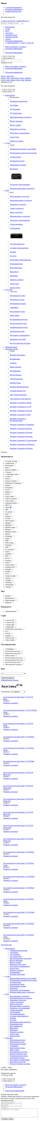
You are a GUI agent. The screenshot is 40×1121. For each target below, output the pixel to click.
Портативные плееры (18, 165)
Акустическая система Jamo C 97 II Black (18, 923)
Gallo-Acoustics (11, 499)
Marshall (8, 525)
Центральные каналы (18, 303)
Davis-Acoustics (11, 481)
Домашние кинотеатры (18, 101)
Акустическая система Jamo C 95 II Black (18, 888)
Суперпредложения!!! (13, 7)
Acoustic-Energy (11, 461)
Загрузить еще (6, 945)
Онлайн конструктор (13, 11)
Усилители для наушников (20, 184)
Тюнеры (13, 252)
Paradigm (8, 536)
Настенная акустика (17, 311)
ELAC (7, 490)
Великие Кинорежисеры (19, 387)
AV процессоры (16, 113)
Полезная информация (13, 9)
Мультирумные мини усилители (22, 188)
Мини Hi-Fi (14, 272)
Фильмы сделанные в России (21, 411)
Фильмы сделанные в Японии (21, 448)
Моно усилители (16, 212)
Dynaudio (8, 488)
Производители (11, 35)
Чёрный (8, 602)
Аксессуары (14, 137)
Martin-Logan (10, 527)
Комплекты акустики (18, 129)
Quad (7, 552)
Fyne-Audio (9, 496)
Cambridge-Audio (11, 474)
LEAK (7, 518)
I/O (6, 631)
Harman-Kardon (11, 503)
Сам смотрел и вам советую (20, 399)
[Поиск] (23, 23)
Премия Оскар (15, 383)
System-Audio (10, 576)
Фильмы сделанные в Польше (21, 436)
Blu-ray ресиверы (16, 121)
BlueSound (9, 465)
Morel (7, 534)
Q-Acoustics (9, 549)
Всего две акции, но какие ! (15, 47)
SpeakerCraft (10, 567)
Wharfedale (9, 585)
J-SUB (7, 633)
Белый (8, 596)
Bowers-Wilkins (11, 470)
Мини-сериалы (15, 367)
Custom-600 (9, 627)
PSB (7, 547)
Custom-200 (9, 622)
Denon (7, 485)
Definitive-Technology (13, 483)
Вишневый (9, 598)
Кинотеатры (10, 27)
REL (7, 556)
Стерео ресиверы (16, 224)
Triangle (8, 580)
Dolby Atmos (14, 315)
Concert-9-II (9, 620)
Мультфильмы (15, 371)
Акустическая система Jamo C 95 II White (18, 912)
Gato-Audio (9, 501)
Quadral (8, 554)
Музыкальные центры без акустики (23, 153)
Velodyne (8, 582)
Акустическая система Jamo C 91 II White (18, 761)
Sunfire (7, 571)
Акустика (9, 33)
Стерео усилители (17, 208)
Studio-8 (8, 636)
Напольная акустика (17, 296)
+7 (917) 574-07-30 (8, 21)
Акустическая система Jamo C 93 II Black (18, 852)
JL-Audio (8, 512)
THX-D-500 (9, 638)
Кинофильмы (15, 359)
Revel (7, 558)
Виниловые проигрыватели (20, 260)
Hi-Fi (7, 31)
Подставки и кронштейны (20, 133)
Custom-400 (9, 625)
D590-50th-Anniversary (13, 629)
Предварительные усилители (21, 200)
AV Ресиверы (15, 109)
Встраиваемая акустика (19, 319)
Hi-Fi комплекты (16, 268)
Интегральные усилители (19, 196)
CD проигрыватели (17, 244)
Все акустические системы (20, 343)
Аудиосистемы (15, 157)
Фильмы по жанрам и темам (20, 403)
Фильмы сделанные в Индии (21, 428)
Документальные (16, 379)
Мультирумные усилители (20, 216)
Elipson (8, 492)
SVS (7, 574)
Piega (7, 538)
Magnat (8, 523)
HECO (7, 505)
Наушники (14, 169)
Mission (8, 529)
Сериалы (13, 363)
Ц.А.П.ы (13, 256)
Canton (7, 476)
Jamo (7, 507)
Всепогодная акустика (18, 323)
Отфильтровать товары (9, 680)
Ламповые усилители (18, 204)
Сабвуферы (14, 307)
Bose (7, 468)
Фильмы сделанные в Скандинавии (23, 440)
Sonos (7, 563)
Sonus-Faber (9, 565)
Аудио (7, 29)
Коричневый (10, 600)
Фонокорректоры (16, 264)
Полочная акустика (17, 300)
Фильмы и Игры (11, 37)
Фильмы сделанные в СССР (20, 407)
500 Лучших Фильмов (18, 395)
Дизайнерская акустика (19, 327)
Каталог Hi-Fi (15, 288)
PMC (7, 541)
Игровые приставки (17, 355)
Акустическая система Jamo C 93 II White (18, 876)
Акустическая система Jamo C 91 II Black (18, 737)
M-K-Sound (9, 521)
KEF (7, 514)
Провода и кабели (16, 141)
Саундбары (14, 105)
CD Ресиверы (15, 228)
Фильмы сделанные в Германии (22, 424)
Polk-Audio (9, 543)
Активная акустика (17, 161)
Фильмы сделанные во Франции (22, 444)
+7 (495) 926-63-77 (22, 21)
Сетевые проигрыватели (19, 248)
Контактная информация (14, 1091)
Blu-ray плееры (15, 125)
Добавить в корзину (10, 703)
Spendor (8, 569)
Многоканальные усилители (20, 117)
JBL (6, 510)
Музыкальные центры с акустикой (23, 149)
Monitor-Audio (10, 532)
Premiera (8, 545)
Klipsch (8, 516)
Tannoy (8, 578)
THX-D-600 (9, 640)
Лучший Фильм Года (18, 391)
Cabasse (8, 472)
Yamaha (8, 587)
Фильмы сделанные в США (20, 415)
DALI (7, 479)
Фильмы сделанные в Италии (21, 432)
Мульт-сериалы (15, 375)
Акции (8, 39)
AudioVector (9, 463)
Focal (7, 494)
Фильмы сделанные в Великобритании (18, 420)
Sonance (8, 560)
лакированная (10, 611)
